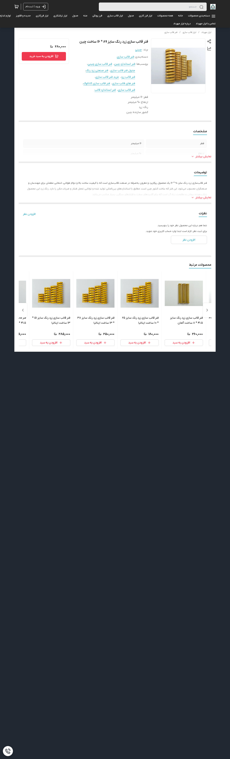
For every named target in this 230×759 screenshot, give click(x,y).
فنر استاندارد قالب (105, 90)
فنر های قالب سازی (123, 83)
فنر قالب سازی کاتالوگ (96, 83)
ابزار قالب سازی (189, 32)
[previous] (207, 310)
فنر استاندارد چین (124, 64)
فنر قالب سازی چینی (100, 64)
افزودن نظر (29, 214)
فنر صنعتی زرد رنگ (97, 70)
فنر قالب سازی (170, 32)
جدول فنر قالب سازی (122, 70)
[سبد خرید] (16, 6)
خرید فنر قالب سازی (107, 77)
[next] (23, 310)
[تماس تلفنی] (8, 751)
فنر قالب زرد (128, 77)
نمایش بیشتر (203, 156)
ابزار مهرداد (206, 32)
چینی (138, 49)
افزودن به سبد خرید (41, 56)
